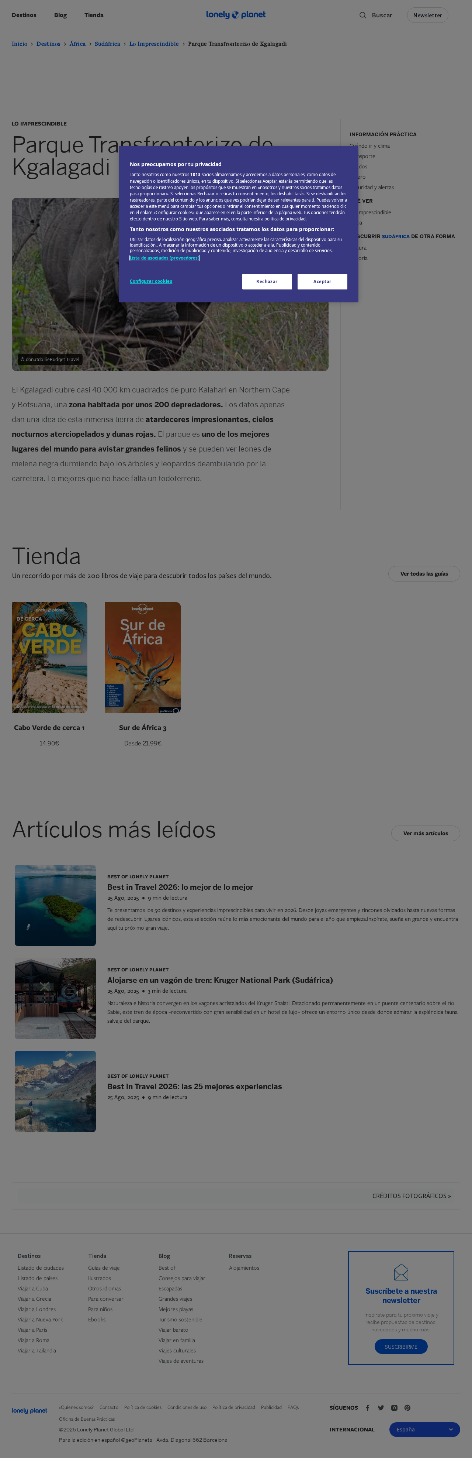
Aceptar (322, 281)
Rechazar (267, 281)
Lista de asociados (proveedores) (164, 258)
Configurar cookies (151, 281)
